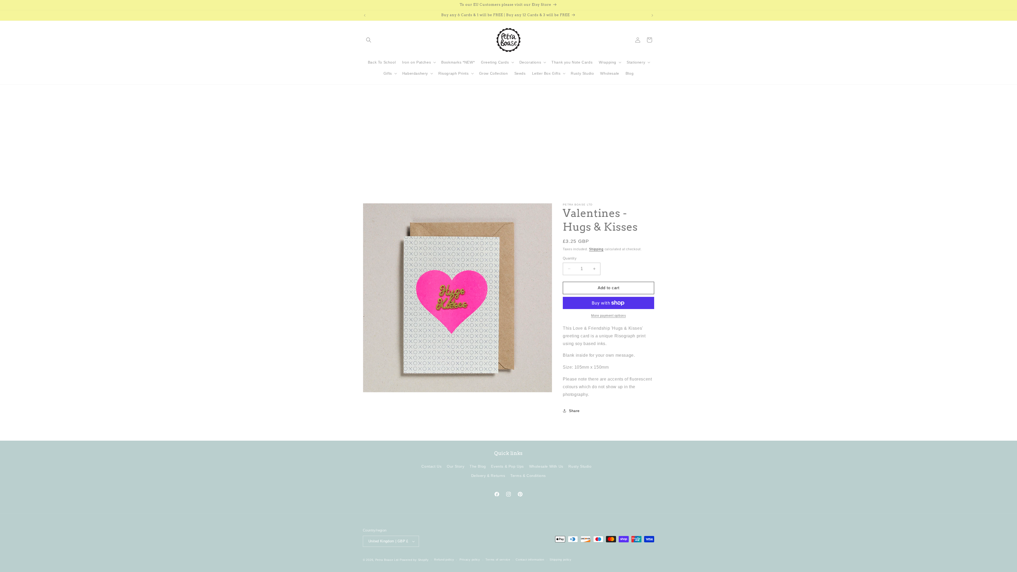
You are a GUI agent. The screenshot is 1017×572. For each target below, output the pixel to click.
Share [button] (574, 411)
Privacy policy (470, 559)
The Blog (478, 466)
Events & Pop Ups (507, 466)
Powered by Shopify (414, 559)
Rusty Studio (579, 466)
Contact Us (431, 466)
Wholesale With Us (546, 466)
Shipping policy (561, 559)
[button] (368, 40)
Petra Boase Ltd (387, 559)
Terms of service (497, 559)
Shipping (596, 249)
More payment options (608, 316)
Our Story (455, 466)
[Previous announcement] (365, 15)
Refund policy (444, 559)
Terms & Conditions (528, 475)
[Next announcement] (652, 15)
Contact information (530, 559)
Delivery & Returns (488, 475)
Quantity (570, 258)
